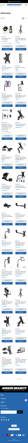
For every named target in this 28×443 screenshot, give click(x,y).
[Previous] (1, 1)
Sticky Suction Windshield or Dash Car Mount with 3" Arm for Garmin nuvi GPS (20, 361)
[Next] (26, 1)
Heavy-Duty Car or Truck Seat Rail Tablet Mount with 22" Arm (20, 96)
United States (13, 429)
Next (19, 379)
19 (16, 379)
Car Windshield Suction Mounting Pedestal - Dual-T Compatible (7, 187)
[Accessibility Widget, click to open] (25, 400)
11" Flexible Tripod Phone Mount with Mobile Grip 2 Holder (20, 40)
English (13, 425)
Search (14, 439)
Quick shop (7, 46)
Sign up (20, 412)
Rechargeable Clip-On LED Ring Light (6, 39)
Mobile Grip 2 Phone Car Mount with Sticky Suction (7, 158)
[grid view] (23, 18)
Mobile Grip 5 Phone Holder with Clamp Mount (7, 215)
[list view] (25, 18)
